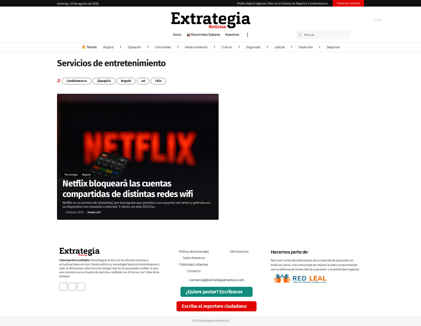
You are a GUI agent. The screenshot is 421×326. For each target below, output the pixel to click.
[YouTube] (348, 20)
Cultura (226, 47)
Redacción (94, 212)
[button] (247, 35)
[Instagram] (353, 20)
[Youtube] (81, 287)
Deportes (333, 47)
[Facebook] (344, 20)
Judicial (279, 47)
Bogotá (108, 47)
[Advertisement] (334, 159)
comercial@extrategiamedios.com (216, 280)
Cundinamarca (76, 81)
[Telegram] (362, 20)
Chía (158, 81)
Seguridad (253, 47)
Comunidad (163, 47)
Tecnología (71, 174)
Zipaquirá (134, 47)
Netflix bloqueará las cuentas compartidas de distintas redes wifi (127, 188)
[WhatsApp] (366, 20)
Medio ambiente (196, 47)
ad (143, 81)
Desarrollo (306, 47)
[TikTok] (357, 20)
